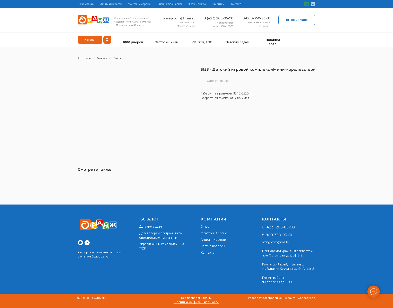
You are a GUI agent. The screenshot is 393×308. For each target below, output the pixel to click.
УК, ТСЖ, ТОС (202, 42)
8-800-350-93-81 (256, 18)
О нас (205, 226)
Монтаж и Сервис (214, 233)
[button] (296, 20)
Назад (87, 58)
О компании (86, 4)
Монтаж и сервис (139, 4)
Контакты (236, 4)
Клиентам (218, 4)
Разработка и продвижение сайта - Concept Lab (281, 297)
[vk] (87, 242)
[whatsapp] (80, 242)
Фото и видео (197, 4)
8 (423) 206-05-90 (218, 18)
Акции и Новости (213, 240)
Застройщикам (166, 42)
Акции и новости (111, 4)
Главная (102, 58)
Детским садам (237, 42)
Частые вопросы (213, 246)
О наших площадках (169, 4)
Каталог (118, 58)
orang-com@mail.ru (179, 18)
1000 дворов (133, 42)
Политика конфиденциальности (196, 302)
